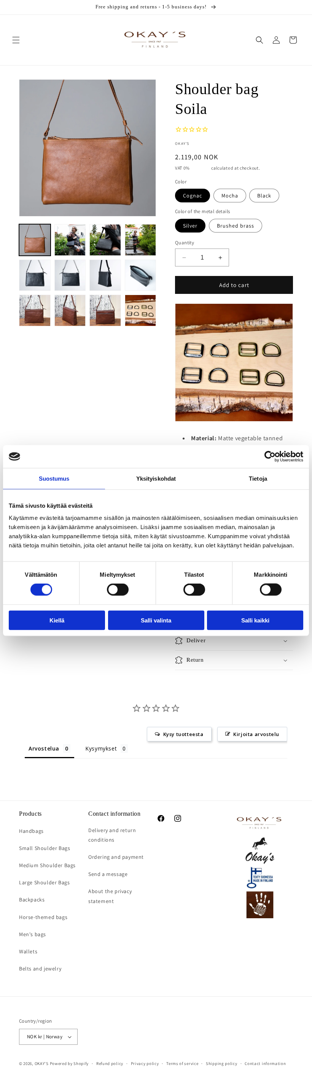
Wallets (28, 951)
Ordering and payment (116, 856)
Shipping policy (221, 1063)
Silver (190, 225)
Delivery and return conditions (112, 835)
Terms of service (182, 1063)
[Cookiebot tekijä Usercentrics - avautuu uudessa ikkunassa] (270, 456)
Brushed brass (235, 225)
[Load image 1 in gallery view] (35, 240)
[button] (16, 40)
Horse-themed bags (43, 917)
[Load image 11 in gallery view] (105, 310)
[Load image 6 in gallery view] (70, 275)
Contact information (265, 1063)
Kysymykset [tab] (101, 748)
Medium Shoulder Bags (47, 865)
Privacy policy (145, 1063)
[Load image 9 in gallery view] (35, 310)
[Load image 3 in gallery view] (105, 240)
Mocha (229, 195)
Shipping (200, 168)
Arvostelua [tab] (44, 748)
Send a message (107, 874)
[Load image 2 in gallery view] (70, 240)
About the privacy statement (110, 896)
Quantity (184, 242)
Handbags (31, 831)
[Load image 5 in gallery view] (35, 275)
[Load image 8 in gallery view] (140, 275)
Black (264, 195)
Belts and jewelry (40, 968)
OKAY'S (42, 1063)
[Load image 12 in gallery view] (140, 310)
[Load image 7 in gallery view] (105, 275)
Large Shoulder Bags (44, 882)
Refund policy (109, 1063)
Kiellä (56, 620)
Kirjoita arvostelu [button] (256, 734)
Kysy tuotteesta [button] (183, 734)
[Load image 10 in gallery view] (70, 310)
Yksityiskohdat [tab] (156, 478)
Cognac (192, 195)
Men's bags (32, 934)
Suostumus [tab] (54, 478)
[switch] (118, 590)
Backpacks (32, 899)
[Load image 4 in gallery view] (140, 240)
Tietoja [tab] (258, 478)
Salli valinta (156, 620)
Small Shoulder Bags (44, 848)
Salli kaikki (255, 620)
